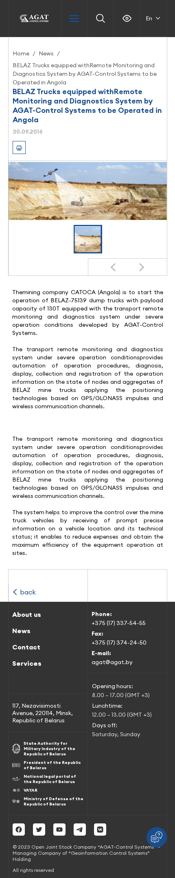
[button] (88, 239)
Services (27, 663)
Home (21, 53)
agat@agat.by (112, 662)
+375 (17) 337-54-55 (119, 623)
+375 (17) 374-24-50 (119, 642)
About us (26, 614)
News (46, 53)
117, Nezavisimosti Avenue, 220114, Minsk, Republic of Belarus (42, 713)
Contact (26, 647)
